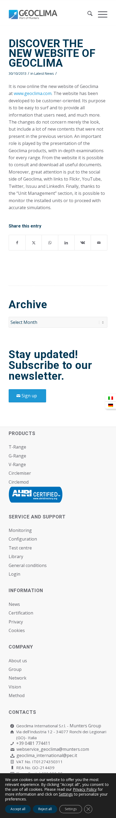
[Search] (87, 14)
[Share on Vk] (83, 242)
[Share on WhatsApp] (50, 242)
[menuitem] (87, 14)
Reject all (45, 809)
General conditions (28, 565)
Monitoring (20, 530)
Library (16, 556)
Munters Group (85, 726)
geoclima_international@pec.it (46, 755)
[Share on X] (34, 242)
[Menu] (100, 14)
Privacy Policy (85, 789)
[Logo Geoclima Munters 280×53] (48, 14)
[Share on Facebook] (17, 242)
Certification (21, 613)
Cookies (17, 630)
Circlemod (19, 482)
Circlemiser (20, 473)
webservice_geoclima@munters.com (52, 749)
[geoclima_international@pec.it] (12, 756)
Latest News (44, 73)
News (14, 604)
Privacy (16, 622)
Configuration (23, 539)
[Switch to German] (110, 405)
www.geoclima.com (33, 93)
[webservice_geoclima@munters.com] (12, 749)
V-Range (17, 464)
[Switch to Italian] (110, 398)
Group (15, 669)
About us (18, 661)
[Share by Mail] (99, 242)
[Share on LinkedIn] (66, 242)
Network (17, 678)
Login (14, 574)
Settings (66, 794)
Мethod (17, 695)
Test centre (20, 548)
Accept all (18, 809)
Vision (15, 687)
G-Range (17, 456)
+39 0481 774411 (33, 743)
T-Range (17, 447)
